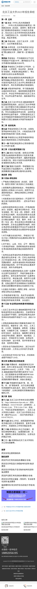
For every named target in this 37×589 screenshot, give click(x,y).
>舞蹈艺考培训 (32, 566)
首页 (2, 6)
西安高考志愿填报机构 (10, 453)
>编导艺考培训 (11, 566)
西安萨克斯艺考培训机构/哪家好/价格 (16, 476)
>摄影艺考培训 (20, 568)
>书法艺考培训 (27, 568)
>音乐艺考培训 (25, 566)
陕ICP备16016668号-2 (18, 563)
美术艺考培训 (5, 566)
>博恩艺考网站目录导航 (18, 576)
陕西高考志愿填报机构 (18, 573)
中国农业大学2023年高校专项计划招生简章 (18, 507)
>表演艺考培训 (13, 568)
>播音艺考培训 (18, 566)
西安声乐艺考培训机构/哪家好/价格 (16, 460)
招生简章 (7, 6)
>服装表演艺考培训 (6, 568)
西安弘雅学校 (19, 578)
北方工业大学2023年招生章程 (14, 511)
